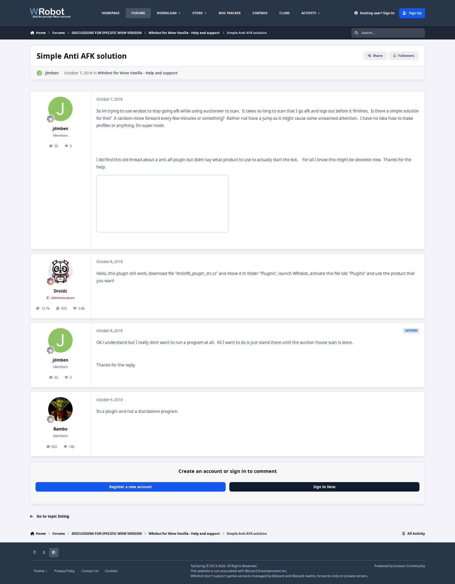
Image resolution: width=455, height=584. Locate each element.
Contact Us (89, 571)
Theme (39, 571)
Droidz (60, 291)
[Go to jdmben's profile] (39, 73)
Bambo (60, 429)
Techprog (198, 566)
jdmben (52, 72)
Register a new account (130, 486)
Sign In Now (324, 486)
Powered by (399, 566)
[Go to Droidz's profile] (60, 271)
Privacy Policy (64, 571)
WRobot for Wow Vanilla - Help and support (137, 72)
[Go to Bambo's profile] (60, 409)
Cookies (111, 571)
